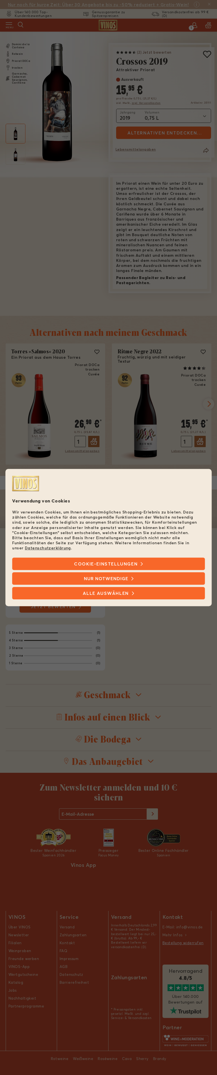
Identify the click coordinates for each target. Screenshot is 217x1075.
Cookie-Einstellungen (106, 564)
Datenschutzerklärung (48, 548)
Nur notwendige (106, 578)
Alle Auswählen (106, 593)
